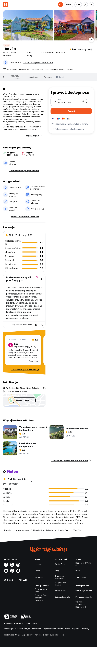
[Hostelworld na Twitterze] (12, 565)
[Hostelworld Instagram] (18, 565)
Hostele (38, 564)
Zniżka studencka (62, 597)
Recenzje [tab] (48, 77)
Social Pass (60, 564)
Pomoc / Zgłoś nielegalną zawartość (41, 597)
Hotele (37, 571)
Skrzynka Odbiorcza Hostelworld (81, 604)
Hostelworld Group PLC (84, 564)
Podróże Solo (61, 590)
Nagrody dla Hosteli (60, 584)
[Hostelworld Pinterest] (12, 571)
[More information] (40, 278)
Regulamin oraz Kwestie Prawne (56, 629)
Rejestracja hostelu (84, 590)
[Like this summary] (36, 324)
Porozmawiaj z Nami (41, 590)
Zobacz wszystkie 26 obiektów (38, 62)
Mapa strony (27, 635)
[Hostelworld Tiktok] (18, 571)
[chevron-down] (32, 481)
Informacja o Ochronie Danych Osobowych (22, 629)
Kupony (75, 629)
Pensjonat (39, 577)
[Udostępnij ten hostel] (91, 39)
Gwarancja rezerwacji (59, 577)
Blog (57, 571)
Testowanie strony (12, 635)
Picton (6, 52)
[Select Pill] (60, 4)
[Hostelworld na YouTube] (6, 571)
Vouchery (85, 629)
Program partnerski (84, 597)
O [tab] (3, 77)
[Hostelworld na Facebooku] (6, 565)
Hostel (6, 45)
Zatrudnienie (81, 577)
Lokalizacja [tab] (33, 77)
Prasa (78, 571)
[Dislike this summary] (42, 324)
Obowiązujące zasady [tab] (16, 77)
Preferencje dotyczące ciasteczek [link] (49, 635)
